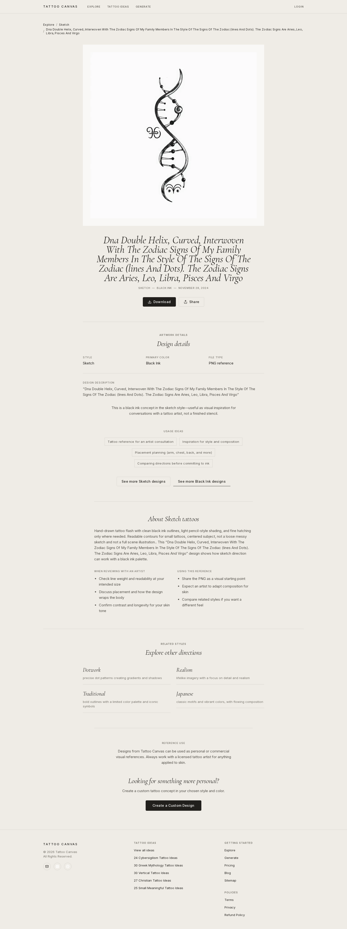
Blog (227, 873)
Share (194, 302)
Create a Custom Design (173, 805)
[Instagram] (57, 866)
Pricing (229, 865)
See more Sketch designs (143, 481)
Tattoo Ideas (118, 6)
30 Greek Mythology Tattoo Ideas (158, 865)
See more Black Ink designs (202, 481)
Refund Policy (234, 915)
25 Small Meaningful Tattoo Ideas (158, 888)
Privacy (229, 907)
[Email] (47, 866)
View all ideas (144, 850)
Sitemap (230, 880)
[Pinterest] (68, 866)
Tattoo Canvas (60, 6)
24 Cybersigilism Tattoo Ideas (156, 858)
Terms (229, 900)
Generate (143, 6)
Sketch (64, 24)
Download (162, 302)
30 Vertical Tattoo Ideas (151, 873)
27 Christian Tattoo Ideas (152, 880)
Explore (94, 6)
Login (299, 6)
